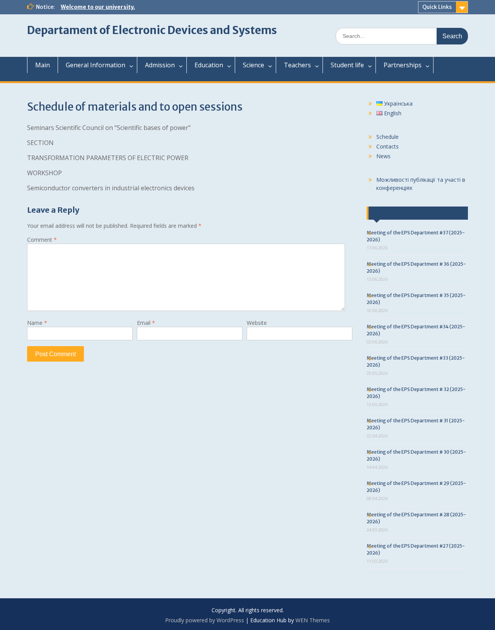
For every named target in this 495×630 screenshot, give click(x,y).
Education (209, 65)
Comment (42, 239)
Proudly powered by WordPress (204, 620)
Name (37, 322)
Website (257, 322)
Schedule (387, 136)
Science (253, 65)
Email (146, 322)
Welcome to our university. (98, 6)
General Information (95, 65)
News (383, 156)
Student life (347, 65)
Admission (160, 65)
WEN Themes (312, 620)
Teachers (297, 65)
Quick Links (437, 6)
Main (42, 65)
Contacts (387, 146)
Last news (388, 213)
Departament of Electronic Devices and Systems (152, 30)
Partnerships (403, 65)
